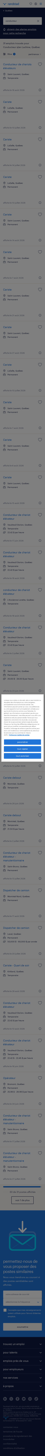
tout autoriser (22, 756)
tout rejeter (22, 749)
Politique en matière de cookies (19, 735)
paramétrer (22, 742)
